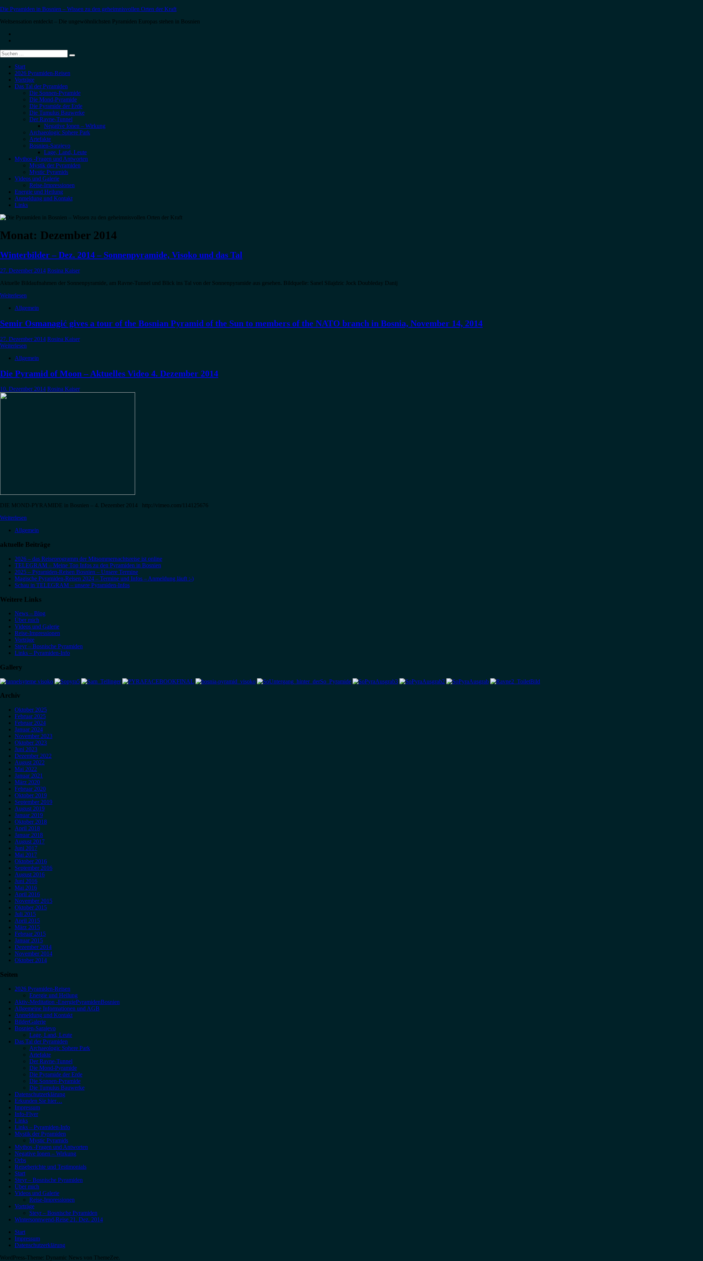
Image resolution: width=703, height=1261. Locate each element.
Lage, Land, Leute (65, 152)
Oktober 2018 (31, 822)
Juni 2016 (26, 881)
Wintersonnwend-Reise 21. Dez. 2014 (59, 1219)
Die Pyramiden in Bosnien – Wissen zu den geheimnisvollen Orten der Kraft (88, 9)
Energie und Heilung (39, 192)
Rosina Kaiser (63, 270)
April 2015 (27, 920)
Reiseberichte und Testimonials (50, 1167)
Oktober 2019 (31, 795)
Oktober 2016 (31, 861)
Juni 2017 (26, 848)
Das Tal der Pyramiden (41, 86)
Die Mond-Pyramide (53, 99)
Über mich (27, 620)
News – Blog (30, 613)
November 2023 (33, 736)
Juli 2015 (25, 914)
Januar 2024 (29, 729)
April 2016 (27, 894)
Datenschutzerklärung (40, 1094)
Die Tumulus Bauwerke (57, 113)
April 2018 (27, 828)
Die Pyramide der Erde (55, 106)
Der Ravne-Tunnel (50, 119)
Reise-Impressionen (52, 185)
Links (21, 205)
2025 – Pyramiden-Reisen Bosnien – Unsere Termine (76, 572)
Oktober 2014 (31, 960)
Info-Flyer (26, 1114)
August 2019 (30, 808)
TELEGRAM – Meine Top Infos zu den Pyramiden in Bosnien (88, 565)
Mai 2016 (26, 887)
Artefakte (40, 139)
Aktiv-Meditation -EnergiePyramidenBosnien (67, 1002)
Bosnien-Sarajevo (49, 145)
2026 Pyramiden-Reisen (42, 73)
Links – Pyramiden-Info (42, 653)
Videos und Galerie (37, 178)
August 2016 (30, 874)
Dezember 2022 (33, 756)
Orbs (20, 1160)
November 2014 (33, 953)
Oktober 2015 (31, 907)
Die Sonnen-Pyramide (55, 93)
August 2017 (30, 841)
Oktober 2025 (31, 709)
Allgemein (27, 308)
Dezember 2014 (33, 947)
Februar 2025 (30, 716)
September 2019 (33, 802)
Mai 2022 (26, 769)
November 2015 (33, 901)
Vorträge (24, 80)
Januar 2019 (29, 815)
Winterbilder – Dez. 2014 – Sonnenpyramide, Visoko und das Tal (121, 255)
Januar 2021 (29, 775)
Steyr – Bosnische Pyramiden (49, 646)
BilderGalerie (30, 1022)
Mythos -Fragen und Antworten (51, 159)
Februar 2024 (30, 723)
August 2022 (30, 762)
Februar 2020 (30, 789)
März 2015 (27, 927)
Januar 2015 (29, 940)
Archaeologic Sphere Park (59, 132)
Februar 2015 (30, 934)
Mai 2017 (26, 855)
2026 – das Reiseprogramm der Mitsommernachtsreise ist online (88, 559)
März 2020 (27, 782)
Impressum (27, 1107)
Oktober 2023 (31, 742)
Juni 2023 (26, 749)
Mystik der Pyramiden (55, 165)
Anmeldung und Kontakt (43, 198)
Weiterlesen (13, 295)
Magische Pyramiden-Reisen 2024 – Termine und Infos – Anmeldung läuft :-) (104, 578)
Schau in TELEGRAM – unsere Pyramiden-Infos (72, 585)
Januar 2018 (29, 835)
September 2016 (33, 868)
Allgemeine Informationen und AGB (57, 1008)
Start (20, 66)
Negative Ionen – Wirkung (74, 126)
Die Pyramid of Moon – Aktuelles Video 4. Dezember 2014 (109, 373)
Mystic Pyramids (48, 172)
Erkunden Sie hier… (38, 1101)
